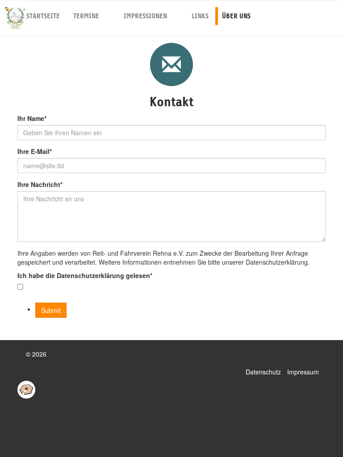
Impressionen (145, 16)
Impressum (303, 371)
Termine (86, 16)
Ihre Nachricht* (40, 184)
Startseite (43, 16)
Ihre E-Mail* (34, 151)
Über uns (236, 16)
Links (200, 16)
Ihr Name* (31, 118)
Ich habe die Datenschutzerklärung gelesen (84, 275)
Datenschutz (263, 371)
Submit (51, 310)
